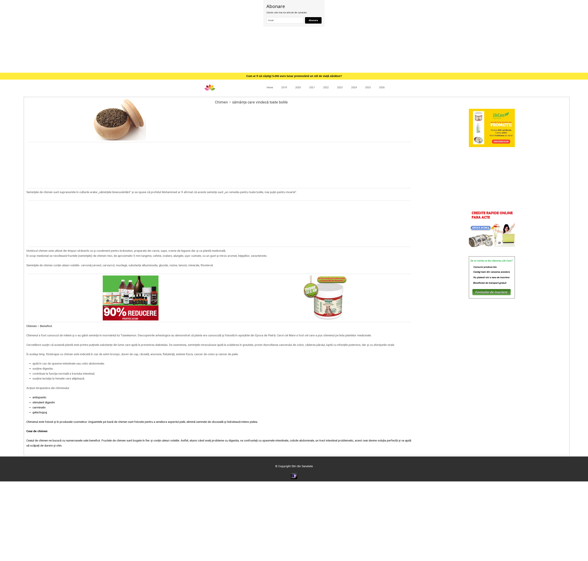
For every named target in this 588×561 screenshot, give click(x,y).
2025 (368, 87)
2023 (340, 87)
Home (270, 87)
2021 (312, 87)
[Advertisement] (294, 49)
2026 (382, 87)
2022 (326, 87)
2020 (298, 87)
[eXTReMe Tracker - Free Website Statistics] (294, 476)
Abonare (313, 20)
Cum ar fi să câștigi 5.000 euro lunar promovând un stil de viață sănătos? (294, 76)
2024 (354, 87)
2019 (284, 87)
